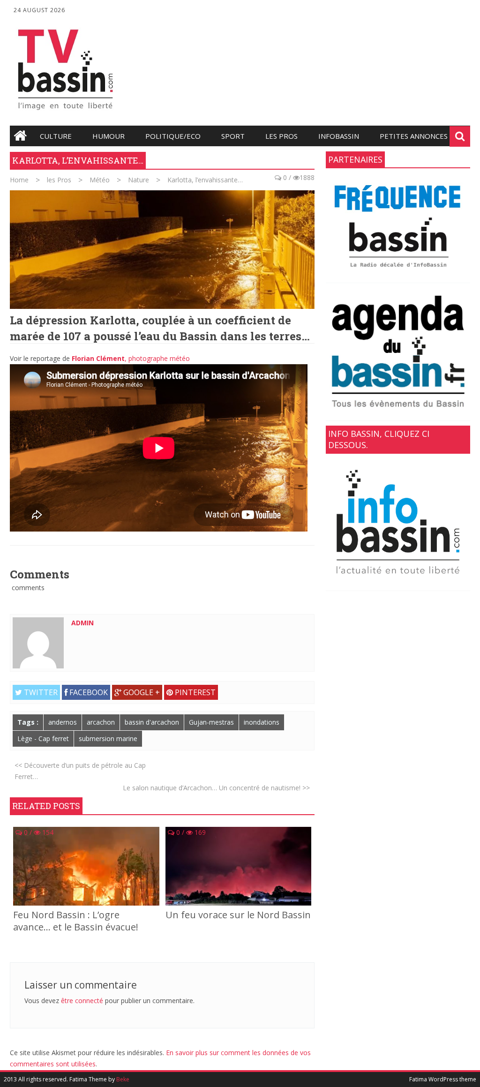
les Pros (281, 136)
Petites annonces (414, 136)
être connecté (82, 1000)
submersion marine (108, 738)
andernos (62, 722)
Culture (56, 136)
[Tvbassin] (65, 112)
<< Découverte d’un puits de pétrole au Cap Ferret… (80, 771)
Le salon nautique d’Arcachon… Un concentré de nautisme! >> (216, 787)
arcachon (101, 722)
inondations (261, 722)
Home (19, 179)
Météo (100, 179)
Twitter (40, 692)
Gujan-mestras (211, 722)
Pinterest (194, 692)
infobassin (338, 136)
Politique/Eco (173, 136)
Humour (108, 136)
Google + (140, 692)
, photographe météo (131, 358)
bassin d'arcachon (152, 722)
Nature (138, 179)
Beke (122, 1079)
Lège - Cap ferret (43, 738)
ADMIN (82, 622)
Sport (233, 136)
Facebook (88, 692)
